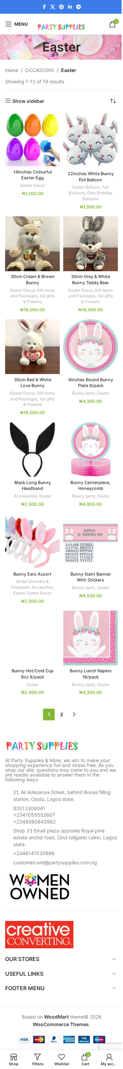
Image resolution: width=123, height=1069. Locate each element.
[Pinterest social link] (61, 7)
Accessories (25, 496)
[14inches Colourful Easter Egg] (32, 139)
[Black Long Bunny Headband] (32, 449)
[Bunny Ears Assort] (32, 541)
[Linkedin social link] (70, 7)
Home (11, 70)
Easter (103, 393)
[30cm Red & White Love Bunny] (32, 346)
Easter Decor (32, 185)
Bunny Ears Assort (32, 574)
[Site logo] (61, 23)
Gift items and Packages (32, 293)
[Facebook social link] (44, 7)
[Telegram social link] (78, 7)
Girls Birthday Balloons (97, 195)
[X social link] (52, 7)
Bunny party (83, 393)
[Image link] (42, 745)
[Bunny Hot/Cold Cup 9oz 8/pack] (32, 638)
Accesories (42, 587)
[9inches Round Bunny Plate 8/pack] (90, 346)
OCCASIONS (39, 70)
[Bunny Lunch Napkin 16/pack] (90, 638)
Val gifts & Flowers (39, 298)
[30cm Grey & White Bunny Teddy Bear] (90, 243)
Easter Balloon (86, 187)
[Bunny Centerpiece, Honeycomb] (90, 449)
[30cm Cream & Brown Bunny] (32, 243)
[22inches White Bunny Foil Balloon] (90, 140)
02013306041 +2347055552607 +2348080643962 (34, 815)
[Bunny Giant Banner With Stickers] (90, 541)
